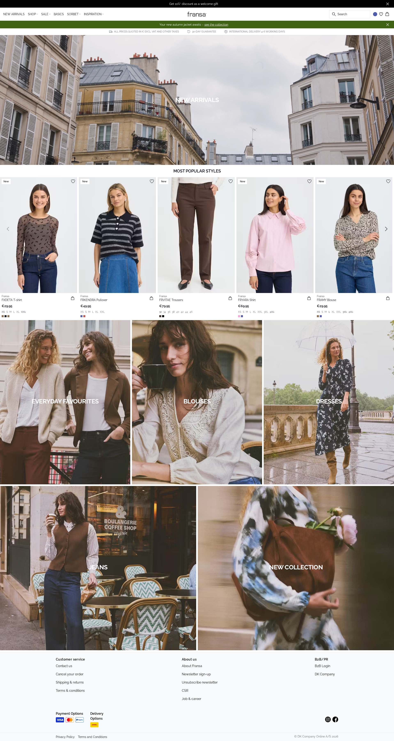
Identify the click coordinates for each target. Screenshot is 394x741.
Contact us (64, 666)
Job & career (191, 699)
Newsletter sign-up (196, 674)
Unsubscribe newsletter (200, 682)
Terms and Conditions (92, 737)
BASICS (59, 14)
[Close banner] (388, 4)
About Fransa (192, 666)
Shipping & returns (70, 682)
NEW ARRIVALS (14, 14)
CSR (185, 691)
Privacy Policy (65, 737)
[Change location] (375, 14)
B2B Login (322, 666)
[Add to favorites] (73, 181)
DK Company (325, 674)
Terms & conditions (70, 691)
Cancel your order (70, 674)
